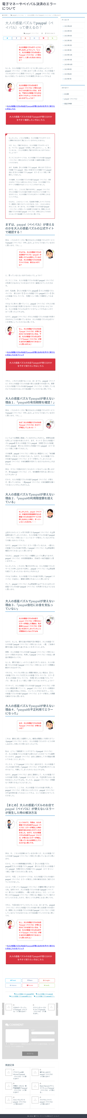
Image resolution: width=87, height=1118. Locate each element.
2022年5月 (68, 31)
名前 (33, 1030)
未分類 (66, 94)
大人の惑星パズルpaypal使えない (21, 996)
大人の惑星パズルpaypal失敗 (25, 994)
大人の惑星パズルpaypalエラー (45, 996)
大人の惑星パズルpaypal (45, 994)
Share (30, 980)
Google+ (47, 980)
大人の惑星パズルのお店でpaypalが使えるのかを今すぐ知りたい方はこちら (30, 364)
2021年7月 (67, 79)
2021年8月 (68, 74)
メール (34, 1037)
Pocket (30, 985)
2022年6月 (68, 26)
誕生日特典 (68, 104)
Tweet (14, 980)
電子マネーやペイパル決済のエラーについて (29, 6)
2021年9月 (68, 69)
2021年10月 (68, 65)
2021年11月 (68, 60)
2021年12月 (68, 55)
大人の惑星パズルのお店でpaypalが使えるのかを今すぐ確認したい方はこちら (30, 118)
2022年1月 (68, 50)
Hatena (14, 985)
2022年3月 (68, 41)
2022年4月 (68, 36)
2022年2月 (68, 45)
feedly (47, 985)
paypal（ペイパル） (71, 99)
